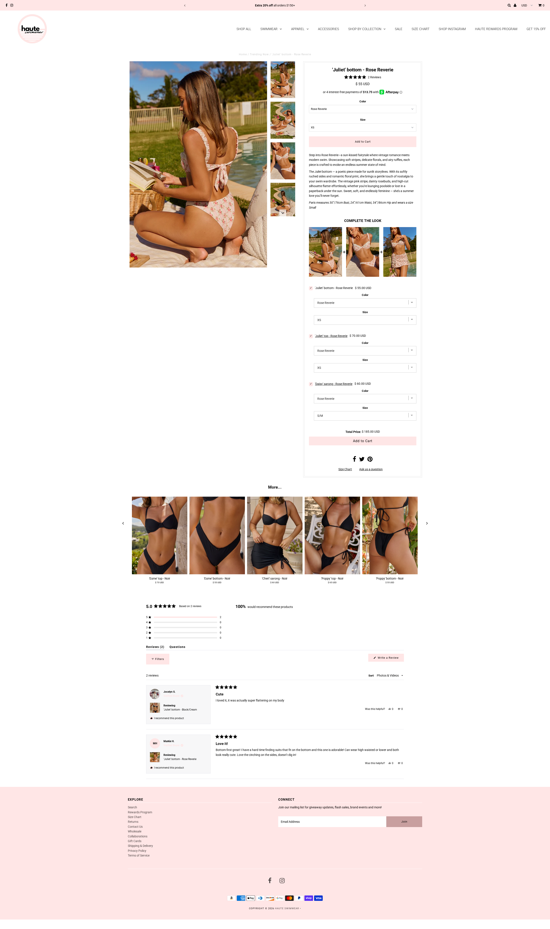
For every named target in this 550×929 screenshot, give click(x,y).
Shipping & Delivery (140, 845)
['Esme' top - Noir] (159, 535)
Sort (371, 675)
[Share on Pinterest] (370, 460)
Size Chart (420, 29)
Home (243, 54)
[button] (362, 77)
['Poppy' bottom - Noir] (390, 535)
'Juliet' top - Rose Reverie (331, 336)
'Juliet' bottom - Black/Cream (180, 709)
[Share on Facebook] (354, 460)
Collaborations (137, 836)
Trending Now (259, 54)
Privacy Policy (137, 850)
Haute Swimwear (287, 908)
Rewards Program (140, 812)
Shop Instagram (452, 29)
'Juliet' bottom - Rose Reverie (179, 759)
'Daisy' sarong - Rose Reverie (333, 384)
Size (362, 119)
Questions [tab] (177, 647)
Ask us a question (371, 469)
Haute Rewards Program (496, 29)
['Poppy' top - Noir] (332, 535)
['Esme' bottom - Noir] (217, 535)
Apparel (297, 29)
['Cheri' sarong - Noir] (274, 535)
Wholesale (134, 831)
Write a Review (390, 659)
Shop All (244, 29)
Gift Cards (134, 841)
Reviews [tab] (155, 647)
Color (362, 101)
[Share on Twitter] (362, 460)
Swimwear (269, 29)
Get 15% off (536, 29)
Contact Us (135, 826)
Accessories (328, 29)
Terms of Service (139, 855)
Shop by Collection (364, 29)
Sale (398, 29)
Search (132, 807)
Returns (133, 821)
